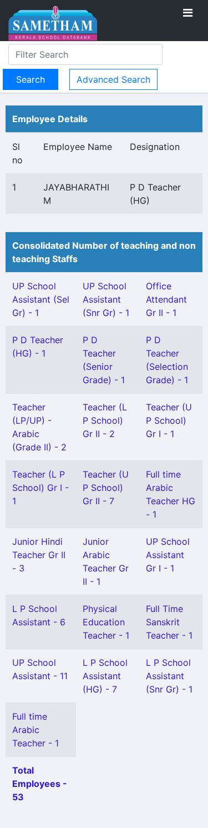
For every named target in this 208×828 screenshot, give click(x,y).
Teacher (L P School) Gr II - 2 (105, 420)
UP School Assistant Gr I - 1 (168, 555)
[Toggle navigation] (188, 12)
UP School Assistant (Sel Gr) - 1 (40, 299)
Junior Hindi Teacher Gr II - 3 (38, 555)
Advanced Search (113, 79)
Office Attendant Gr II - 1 (166, 299)
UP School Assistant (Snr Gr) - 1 (106, 299)
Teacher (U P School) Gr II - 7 (106, 487)
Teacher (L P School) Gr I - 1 (40, 487)
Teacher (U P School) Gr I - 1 (169, 420)
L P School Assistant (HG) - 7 (105, 676)
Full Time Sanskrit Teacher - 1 (169, 622)
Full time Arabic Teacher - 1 (35, 730)
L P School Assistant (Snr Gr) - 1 (169, 676)
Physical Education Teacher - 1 (106, 622)
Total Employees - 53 (39, 783)
